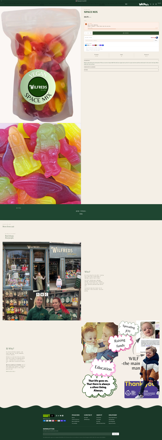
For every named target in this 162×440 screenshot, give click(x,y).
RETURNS (86, 69)
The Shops (98, 417)
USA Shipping (112, 421)
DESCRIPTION (87, 60)
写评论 (81, 213)
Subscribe (115, 433)
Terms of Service (75, 419)
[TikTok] (58, 415)
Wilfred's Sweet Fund (100, 423)
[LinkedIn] (62, 415)
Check (156, 40)
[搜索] (150, 4)
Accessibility (74, 423)
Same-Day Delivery (113, 417)
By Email (86, 417)
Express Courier (112, 423)
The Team (98, 419)
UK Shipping (111, 419)
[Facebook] (60, 415)
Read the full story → (10, 371)
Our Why (98, 421)
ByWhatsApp (87, 419)
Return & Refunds (75, 421)
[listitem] (126, 4)
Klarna (73, 417)
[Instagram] (56, 415)
